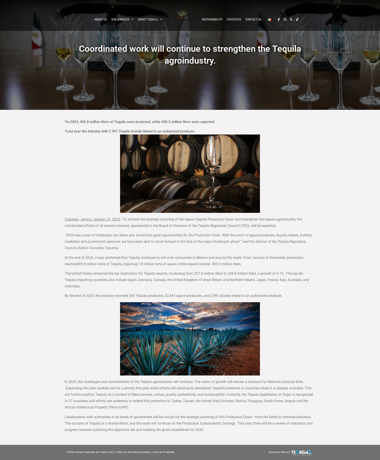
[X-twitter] (291, 19)
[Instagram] (285, 19)
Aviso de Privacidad (163, 452)
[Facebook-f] (279, 19)
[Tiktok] (297, 19)
